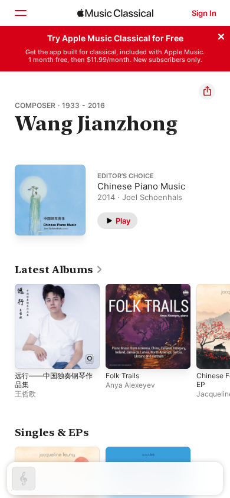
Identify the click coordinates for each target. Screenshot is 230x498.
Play (123, 220)
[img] (115, 13)
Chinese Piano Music (141, 185)
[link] (59, 269)
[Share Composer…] (207, 91)
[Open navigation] (20, 13)
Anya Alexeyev (130, 385)
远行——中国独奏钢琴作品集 (54, 380)
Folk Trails (122, 375)
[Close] (221, 35)
